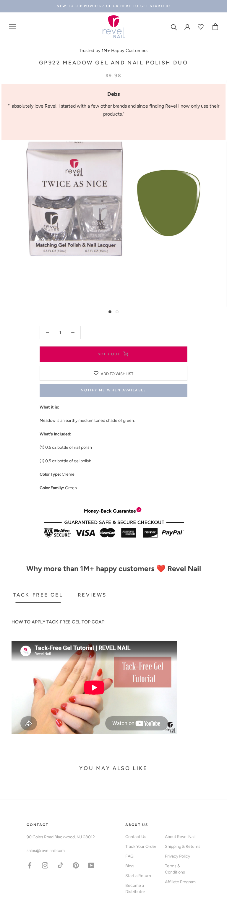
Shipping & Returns (182, 846)
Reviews (92, 595)
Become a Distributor (135, 888)
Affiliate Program (180, 881)
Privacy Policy (177, 856)
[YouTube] (91, 865)
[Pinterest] (76, 865)
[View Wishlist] (201, 26)
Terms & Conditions (175, 869)
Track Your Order (140, 846)
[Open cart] (215, 26)
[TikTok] (60, 865)
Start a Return (138, 875)
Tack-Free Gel (38, 595)
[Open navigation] (12, 26)
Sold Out (109, 354)
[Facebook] (30, 865)
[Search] (174, 27)
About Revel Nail (180, 836)
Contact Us (135, 836)
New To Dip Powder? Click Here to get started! (113, 6)
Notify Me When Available (113, 390)
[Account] (187, 27)
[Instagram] (45, 865)
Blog (129, 865)
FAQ (129, 856)
